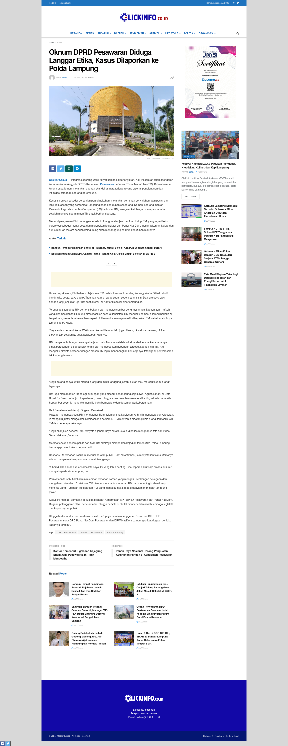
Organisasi (206, 33)
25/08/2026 (77, 599)
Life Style (171, 33)
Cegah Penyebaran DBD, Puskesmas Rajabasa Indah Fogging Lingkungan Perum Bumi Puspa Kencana (152, 612)
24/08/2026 (143, 599)
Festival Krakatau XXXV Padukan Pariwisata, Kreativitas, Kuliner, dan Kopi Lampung (209, 165)
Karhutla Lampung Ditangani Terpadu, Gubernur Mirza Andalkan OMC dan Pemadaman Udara (221, 211)
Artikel (154, 33)
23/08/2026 (143, 648)
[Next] (114, 263)
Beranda (76, 33)
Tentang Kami (64, 2)
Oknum (83, 532)
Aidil (64, 77)
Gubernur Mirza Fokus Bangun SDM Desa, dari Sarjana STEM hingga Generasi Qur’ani (218, 256)
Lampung (189, 156)
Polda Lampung (114, 532)
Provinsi (103, 33)
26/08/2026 (202, 172)
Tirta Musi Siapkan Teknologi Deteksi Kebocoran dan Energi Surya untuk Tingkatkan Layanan (221, 279)
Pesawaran (97, 532)
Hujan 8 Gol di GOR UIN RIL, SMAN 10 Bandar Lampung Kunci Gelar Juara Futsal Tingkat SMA (153, 638)
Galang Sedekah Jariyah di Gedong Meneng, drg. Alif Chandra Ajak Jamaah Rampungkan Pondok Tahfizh (89, 638)
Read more (190, 196)
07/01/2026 (78, 77)
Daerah (119, 33)
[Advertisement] (111, 279)
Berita (90, 33)
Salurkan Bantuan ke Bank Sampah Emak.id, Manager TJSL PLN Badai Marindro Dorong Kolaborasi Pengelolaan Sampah (90, 613)
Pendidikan (137, 33)
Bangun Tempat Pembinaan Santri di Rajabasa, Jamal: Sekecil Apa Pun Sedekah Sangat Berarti (106, 247)
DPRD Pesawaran (66, 532)
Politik (188, 33)
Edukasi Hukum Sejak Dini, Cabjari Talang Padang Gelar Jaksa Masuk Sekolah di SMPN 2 (103, 253)
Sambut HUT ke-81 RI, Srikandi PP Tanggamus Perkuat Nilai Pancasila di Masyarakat (219, 234)
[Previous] (108, 263)
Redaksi (52, 2)
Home (51, 42)
